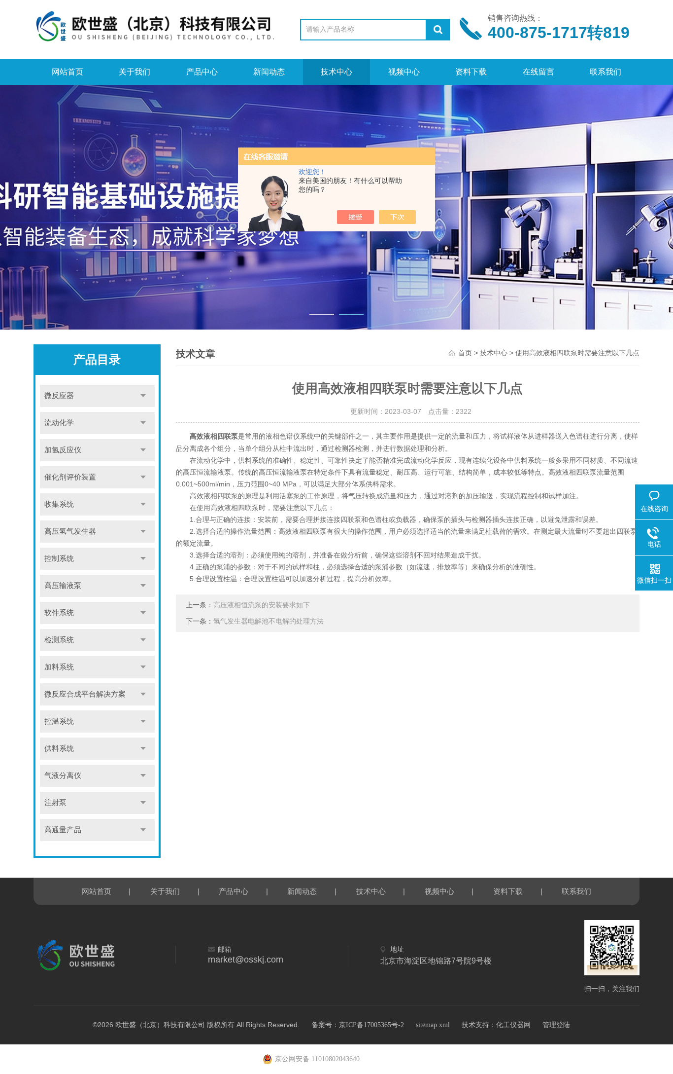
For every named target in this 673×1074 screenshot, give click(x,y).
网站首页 (67, 72)
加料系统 (59, 667)
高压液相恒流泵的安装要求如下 (261, 605)
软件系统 (59, 613)
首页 (465, 353)
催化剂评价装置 (70, 477)
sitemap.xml (433, 1025)
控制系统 (59, 558)
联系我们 (605, 72)
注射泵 (55, 803)
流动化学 (59, 423)
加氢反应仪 (62, 450)
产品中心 (202, 72)
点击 (143, 396)
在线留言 (538, 72)
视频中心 (404, 72)
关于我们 (134, 72)
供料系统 (59, 748)
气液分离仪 (62, 775)
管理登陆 (556, 1025)
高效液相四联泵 (214, 436)
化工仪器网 (513, 1025)
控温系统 (59, 721)
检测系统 (59, 640)
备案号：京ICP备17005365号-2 (357, 1025)
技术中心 (336, 72)
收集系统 (59, 504)
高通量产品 (62, 830)
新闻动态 (269, 72)
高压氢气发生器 (70, 531)
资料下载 (471, 72)
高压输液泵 (62, 586)
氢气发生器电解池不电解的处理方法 (268, 621)
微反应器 (59, 396)
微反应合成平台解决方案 (85, 694)
